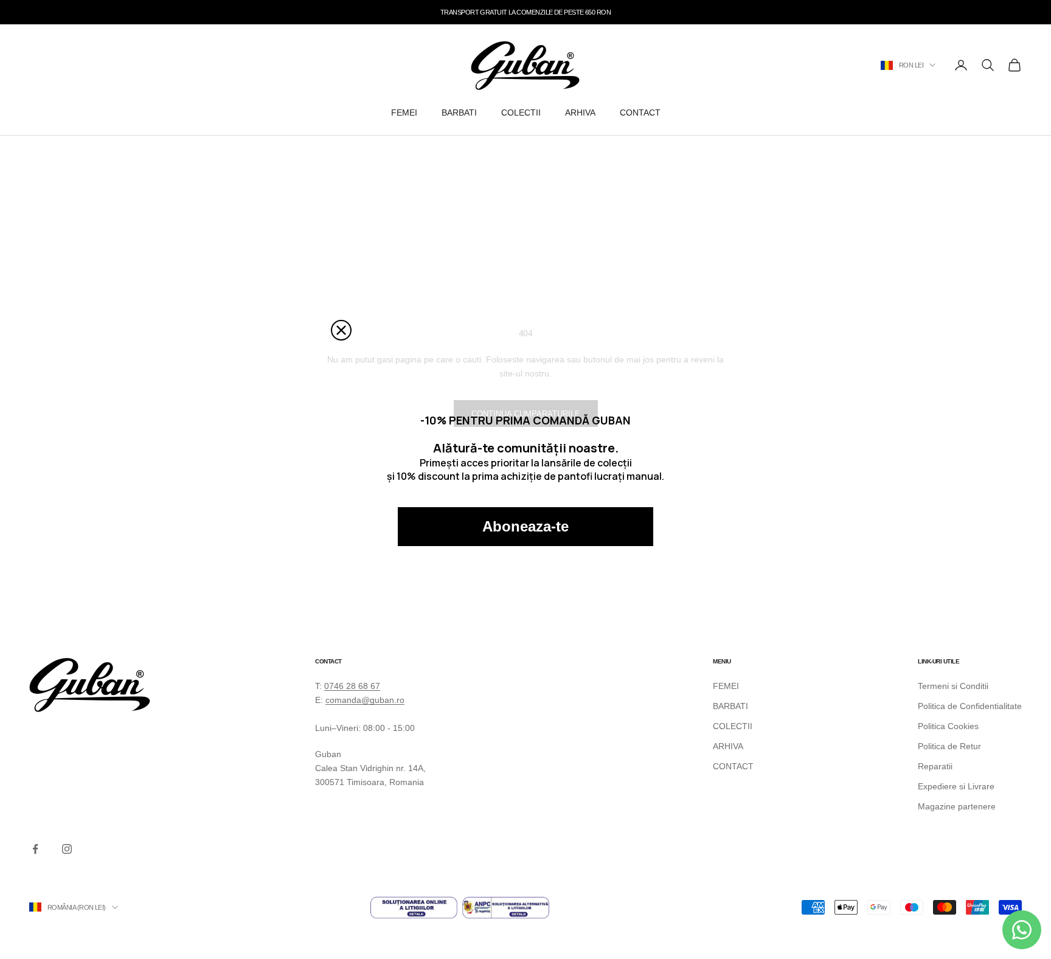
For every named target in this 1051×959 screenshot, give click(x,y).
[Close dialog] (341, 330)
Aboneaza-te (525, 526)
